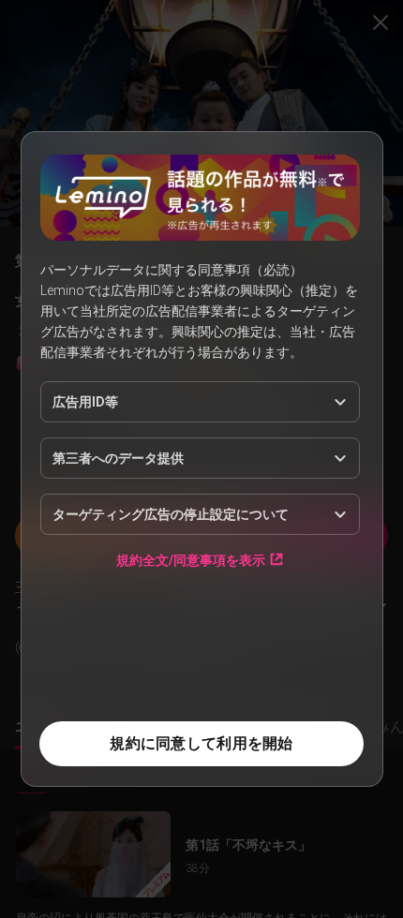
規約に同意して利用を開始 (201, 743)
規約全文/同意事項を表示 (190, 560)
